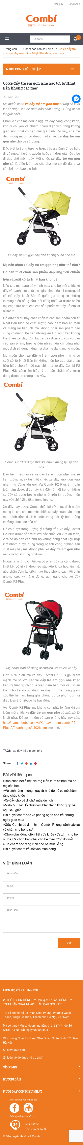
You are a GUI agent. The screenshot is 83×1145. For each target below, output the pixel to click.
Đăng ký (58, 3)
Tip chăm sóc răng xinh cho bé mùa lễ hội (34, 844)
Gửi (69, 942)
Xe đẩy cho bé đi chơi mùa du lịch (29, 800)
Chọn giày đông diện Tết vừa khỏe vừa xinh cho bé (41, 834)
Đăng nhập (74, 3)
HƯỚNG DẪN (12, 1079)
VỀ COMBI (10, 1067)
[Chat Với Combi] (76, 98)
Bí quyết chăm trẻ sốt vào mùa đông (30, 848)
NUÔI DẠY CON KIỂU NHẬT (22, 1091)
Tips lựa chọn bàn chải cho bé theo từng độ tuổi (39, 839)
